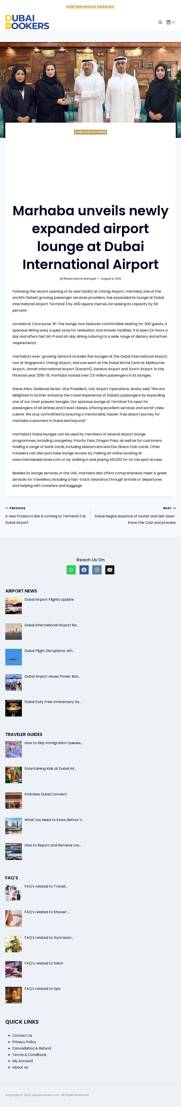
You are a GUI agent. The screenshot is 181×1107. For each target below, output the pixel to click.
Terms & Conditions (29, 1054)
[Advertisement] (90, 169)
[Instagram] (97, 570)
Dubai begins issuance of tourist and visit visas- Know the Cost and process (135, 515)
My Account (22, 1060)
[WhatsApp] (71, 570)
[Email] (110, 570)
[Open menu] (160, 22)
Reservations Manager (80, 278)
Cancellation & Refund (31, 1048)
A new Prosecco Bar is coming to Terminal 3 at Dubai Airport (45, 515)
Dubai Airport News (90, 132)
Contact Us (22, 1035)
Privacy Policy (24, 1041)
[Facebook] (84, 570)
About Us (20, 1067)
